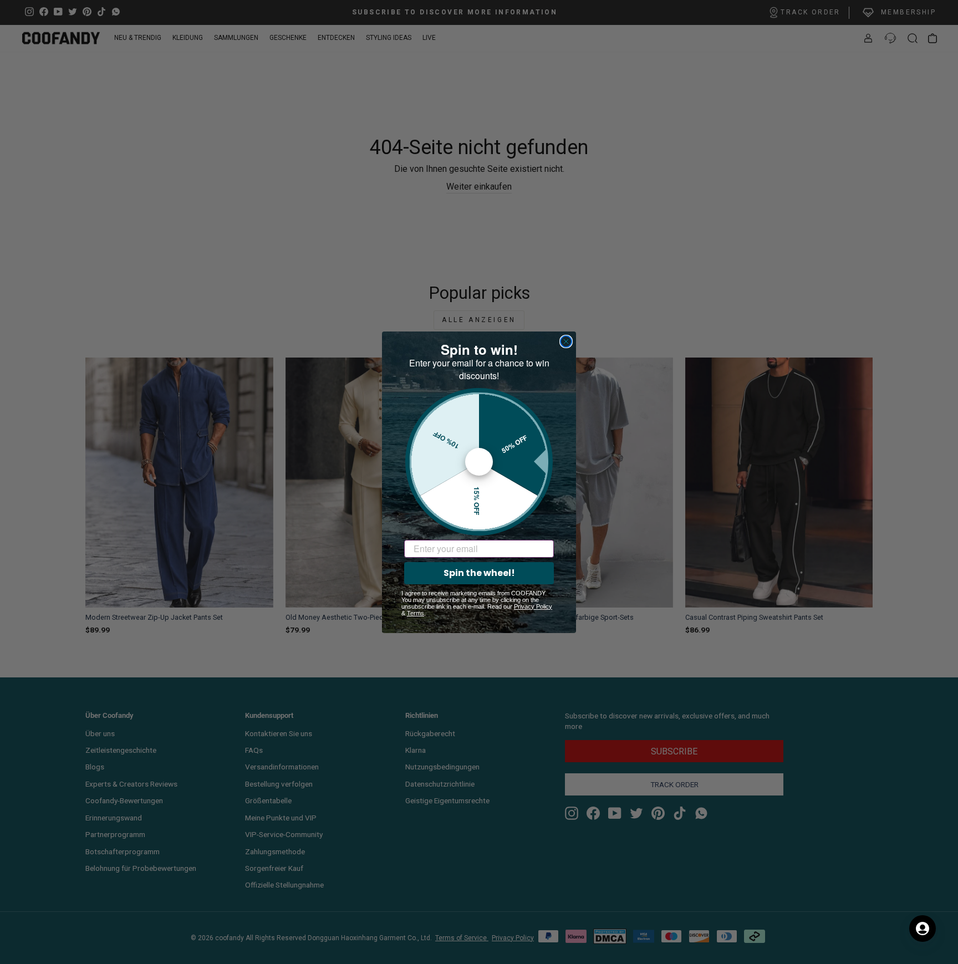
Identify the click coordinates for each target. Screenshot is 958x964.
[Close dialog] (566, 341)
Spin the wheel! (479, 573)
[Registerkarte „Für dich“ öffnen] (922, 928)
